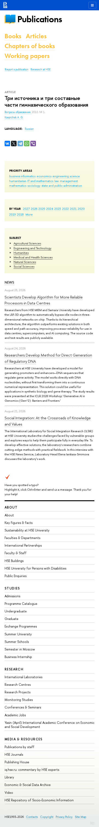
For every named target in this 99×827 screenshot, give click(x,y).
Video (9, 792)
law (56, 181)
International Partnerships (23, 545)
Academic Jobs (15, 715)
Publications (39, 19)
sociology (33, 185)
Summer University (18, 634)
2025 (41, 209)
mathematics (17, 185)
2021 (73, 209)
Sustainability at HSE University (27, 530)
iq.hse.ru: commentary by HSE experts (32, 769)
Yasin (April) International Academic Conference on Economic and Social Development (49, 724)
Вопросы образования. (18, 112)
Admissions (12, 596)
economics (44, 176)
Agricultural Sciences (27, 243)
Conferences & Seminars (23, 707)
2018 (20, 214)
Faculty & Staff (15, 553)
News (9, 282)
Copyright (46, 817)
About (11, 507)
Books (13, 36)
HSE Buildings (14, 561)
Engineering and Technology (32, 248)
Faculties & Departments (22, 538)
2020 (81, 209)
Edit (92, 822)
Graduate (11, 619)
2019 (12, 214)
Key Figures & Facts (18, 522)
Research (14, 669)
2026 (34, 209)
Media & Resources (24, 739)
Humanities (21, 253)
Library (9, 777)
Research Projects (17, 692)
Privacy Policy (64, 817)
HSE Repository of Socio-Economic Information (39, 800)
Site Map (80, 817)
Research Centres (18, 684)
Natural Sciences (25, 262)
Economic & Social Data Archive (28, 785)
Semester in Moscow (20, 649)
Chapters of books (30, 46)
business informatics (22, 176)
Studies (12, 588)
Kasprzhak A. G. (14, 117)
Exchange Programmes (21, 626)
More (29, 214)
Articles (36, 36)
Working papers (27, 56)
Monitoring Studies (19, 699)
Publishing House (17, 762)
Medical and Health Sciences (33, 257)
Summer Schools (17, 641)
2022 (65, 209)
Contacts (32, 817)
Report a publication (16, 69)
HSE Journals (14, 754)
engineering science (66, 176)
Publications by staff (19, 747)
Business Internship (18, 657)
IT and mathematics (40, 181)
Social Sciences (24, 266)
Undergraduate (16, 611)
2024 (49, 209)
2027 (26, 209)
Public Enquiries (15, 576)
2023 (57, 209)
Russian (29, 129)
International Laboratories (23, 677)
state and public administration (61, 185)
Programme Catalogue (21, 603)
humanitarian (17, 181)
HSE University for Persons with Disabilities (35, 568)
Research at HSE (41, 69)
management (69, 181)
